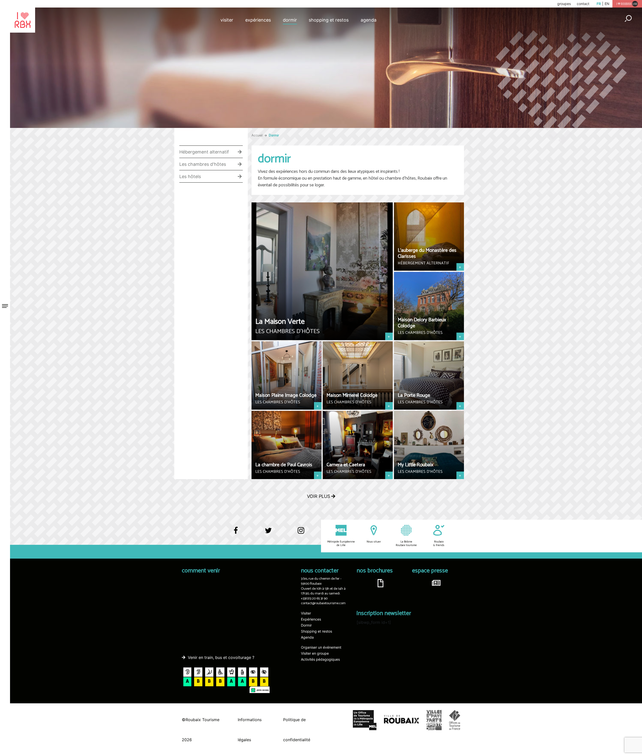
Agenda (368, 20)
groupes (564, 4)
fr (599, 4)
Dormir (290, 20)
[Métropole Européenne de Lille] (341, 534)
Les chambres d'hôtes (202, 164)
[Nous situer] (373, 534)
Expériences (258, 20)
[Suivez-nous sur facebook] (235, 532)
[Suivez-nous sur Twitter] (268, 532)
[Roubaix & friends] (438, 534)
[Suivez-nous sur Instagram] (301, 531)
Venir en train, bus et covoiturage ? (221, 657)
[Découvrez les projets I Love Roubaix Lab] (627, 3)
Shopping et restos (329, 20)
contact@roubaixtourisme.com (323, 603)
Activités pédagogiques (320, 659)
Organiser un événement (321, 647)
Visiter (226, 20)
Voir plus (319, 496)
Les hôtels (190, 176)
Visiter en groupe (315, 653)
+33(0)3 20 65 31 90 (314, 598)
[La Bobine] (406, 534)
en (607, 4)
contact (583, 4)
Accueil (257, 135)
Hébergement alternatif (204, 152)
